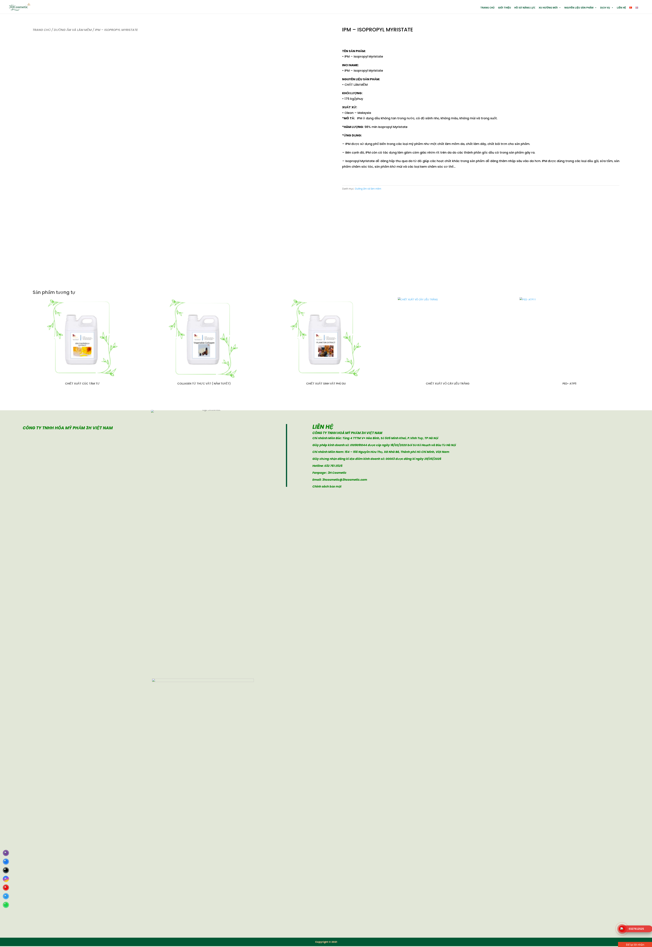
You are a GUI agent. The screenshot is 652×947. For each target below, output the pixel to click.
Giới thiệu (504, 7)
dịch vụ (605, 7)
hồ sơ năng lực (524, 7)
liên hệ (621, 7)
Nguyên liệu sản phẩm (578, 7)
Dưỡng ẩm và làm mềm (73, 30)
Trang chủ (487, 7)
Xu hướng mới (548, 7)
